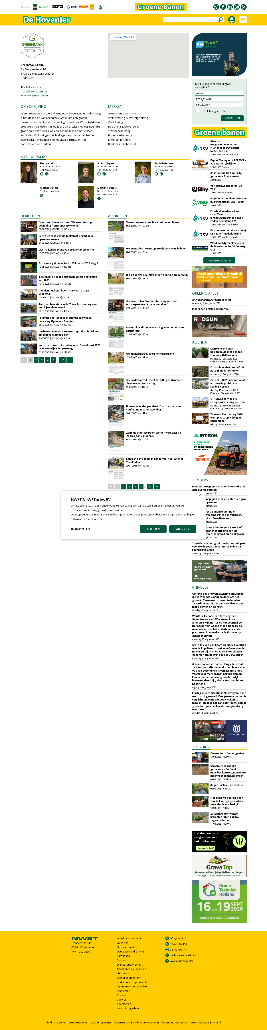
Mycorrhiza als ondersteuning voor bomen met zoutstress (155, 329)
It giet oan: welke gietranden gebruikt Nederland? (157, 275)
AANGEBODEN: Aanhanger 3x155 (212, 299)
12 (150, 486)
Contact (121, 960)
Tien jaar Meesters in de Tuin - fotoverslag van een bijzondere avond (68, 305)
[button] (80, 529)
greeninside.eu (200, 1022)
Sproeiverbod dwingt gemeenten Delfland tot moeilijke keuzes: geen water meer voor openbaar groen (228, 770)
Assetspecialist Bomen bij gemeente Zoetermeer (226, 174)
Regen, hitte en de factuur (226, 785)
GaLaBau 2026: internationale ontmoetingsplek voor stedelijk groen (228, 383)
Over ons (122, 942)
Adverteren (124, 1004)
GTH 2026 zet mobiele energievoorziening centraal (227, 400)
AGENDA (199, 342)
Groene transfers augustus (227, 753)
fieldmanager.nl (55, 1022)
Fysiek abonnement (129, 938)
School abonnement (129, 977)
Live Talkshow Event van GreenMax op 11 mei (66, 249)
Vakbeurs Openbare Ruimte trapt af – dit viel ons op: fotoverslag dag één (69, 333)
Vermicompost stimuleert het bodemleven (152, 222)
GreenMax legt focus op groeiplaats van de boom (156, 248)
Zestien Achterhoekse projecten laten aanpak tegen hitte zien (224, 817)
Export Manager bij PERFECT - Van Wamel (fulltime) (228, 161)
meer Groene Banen (219, 260)
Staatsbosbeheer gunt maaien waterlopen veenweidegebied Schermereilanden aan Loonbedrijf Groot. (218, 546)
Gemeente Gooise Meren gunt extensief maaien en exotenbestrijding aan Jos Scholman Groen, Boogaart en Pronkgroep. (218, 531)
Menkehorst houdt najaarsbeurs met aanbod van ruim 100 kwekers (226, 352)
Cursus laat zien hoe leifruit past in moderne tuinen (227, 369)
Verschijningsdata (128, 1008)
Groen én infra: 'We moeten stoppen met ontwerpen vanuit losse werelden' (151, 302)
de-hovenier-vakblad (183, 955)
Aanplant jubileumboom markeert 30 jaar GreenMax (64, 292)
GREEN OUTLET (205, 293)
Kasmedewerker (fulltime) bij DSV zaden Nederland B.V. (228, 232)
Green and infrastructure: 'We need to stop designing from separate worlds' (65, 224)
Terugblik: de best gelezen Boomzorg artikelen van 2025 (68, 278)
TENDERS (200, 480)
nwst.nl (216, 1022)
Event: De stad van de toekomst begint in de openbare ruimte (66, 237)
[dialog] (133, 515)
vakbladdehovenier (181, 961)
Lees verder (94, 519)
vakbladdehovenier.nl (146, 1022)
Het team (123, 973)
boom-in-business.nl (174, 1022)
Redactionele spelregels (132, 982)
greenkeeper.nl (77, 1022)
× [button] (200, 494)
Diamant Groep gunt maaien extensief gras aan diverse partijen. (219, 500)
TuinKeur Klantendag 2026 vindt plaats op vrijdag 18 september (226, 417)
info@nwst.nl (178, 938)
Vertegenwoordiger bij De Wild (226, 187)
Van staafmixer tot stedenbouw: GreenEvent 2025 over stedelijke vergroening (69, 346)
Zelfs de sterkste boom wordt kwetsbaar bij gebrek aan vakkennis (153, 434)
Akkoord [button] (182, 529)
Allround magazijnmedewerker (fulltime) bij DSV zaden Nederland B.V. (224, 146)
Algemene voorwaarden (132, 986)
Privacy (121, 995)
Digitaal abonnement (130, 964)
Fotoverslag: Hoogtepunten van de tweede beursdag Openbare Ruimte (65, 319)
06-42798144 (178, 949)
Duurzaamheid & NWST (131, 951)
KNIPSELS (200, 587)
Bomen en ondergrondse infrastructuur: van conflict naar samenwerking (153, 407)
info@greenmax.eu (35, 91)
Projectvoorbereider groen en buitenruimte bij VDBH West (228, 200)
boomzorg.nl (122, 1022)
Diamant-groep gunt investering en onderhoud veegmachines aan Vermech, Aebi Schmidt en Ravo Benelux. (217, 515)
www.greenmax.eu (36, 95)
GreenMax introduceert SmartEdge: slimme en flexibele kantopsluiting (154, 381)
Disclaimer (123, 991)
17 (62, 360)
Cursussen (123, 956)
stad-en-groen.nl (100, 1022)
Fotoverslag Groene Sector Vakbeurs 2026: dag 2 (68, 263)
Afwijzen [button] (153, 529)
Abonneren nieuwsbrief (131, 969)
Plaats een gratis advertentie (210, 309)
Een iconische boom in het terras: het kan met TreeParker (154, 460)
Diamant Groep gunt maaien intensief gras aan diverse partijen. (218, 488)
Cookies (122, 999)
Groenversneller (127, 947)
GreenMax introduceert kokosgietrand (150, 353)
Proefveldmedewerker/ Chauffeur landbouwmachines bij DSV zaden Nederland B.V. (226, 216)
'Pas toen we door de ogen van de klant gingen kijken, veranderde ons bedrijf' (227, 801)
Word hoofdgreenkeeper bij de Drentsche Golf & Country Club (228, 246)
